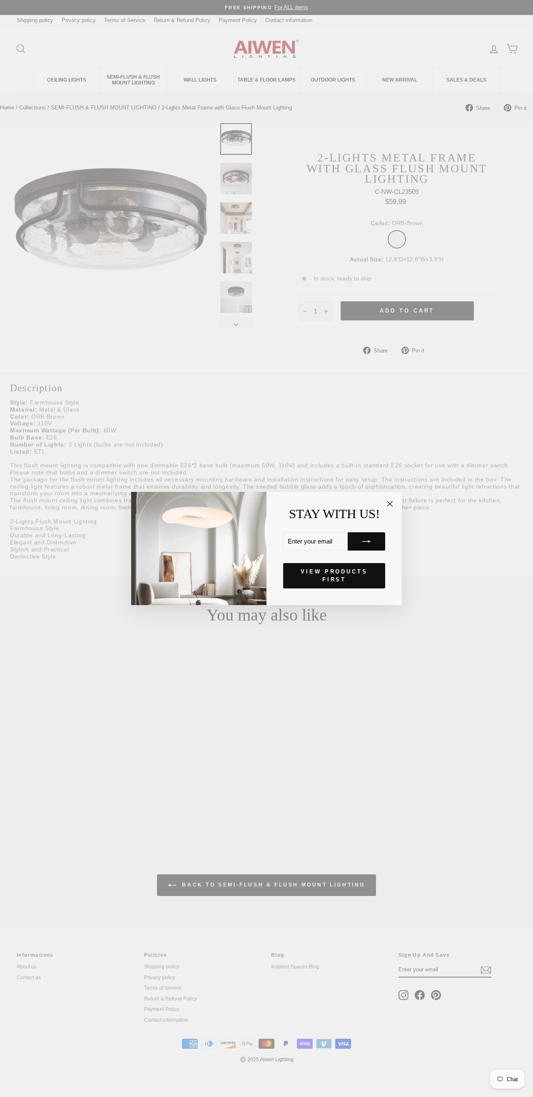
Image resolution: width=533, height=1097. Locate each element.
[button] (366, 541)
